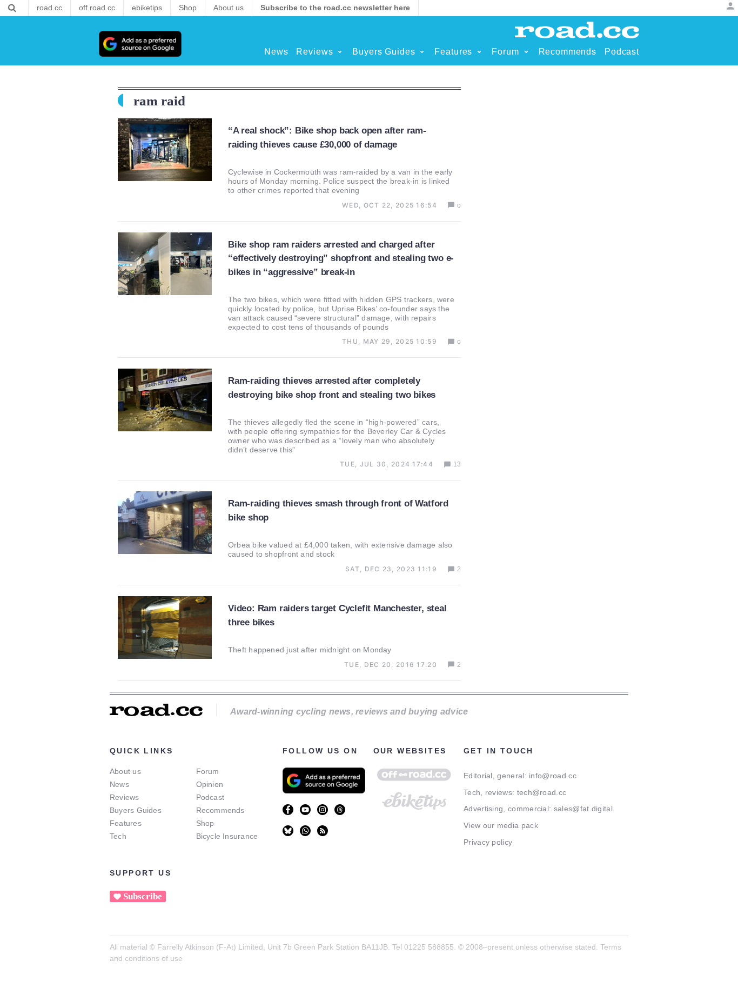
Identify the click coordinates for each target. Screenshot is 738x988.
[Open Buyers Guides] (422, 51)
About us (125, 771)
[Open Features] (479, 51)
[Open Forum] (526, 51)
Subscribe (142, 896)
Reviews (124, 797)
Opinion (210, 784)
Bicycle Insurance (227, 836)
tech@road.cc (542, 792)
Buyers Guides (136, 810)
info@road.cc (552, 775)
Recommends (220, 810)
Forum (207, 771)
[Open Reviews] (340, 51)
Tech (118, 836)
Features (126, 823)
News (119, 784)
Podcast (210, 797)
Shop (205, 823)
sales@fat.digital (583, 808)
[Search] (12, 8)
